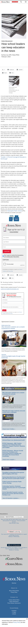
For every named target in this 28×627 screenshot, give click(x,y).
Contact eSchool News (14, 599)
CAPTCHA (6, 259)
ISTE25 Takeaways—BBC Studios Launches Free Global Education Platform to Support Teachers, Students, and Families (13, 445)
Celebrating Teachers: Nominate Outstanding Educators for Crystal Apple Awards (13, 488)
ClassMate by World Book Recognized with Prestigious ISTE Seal (13, 473)
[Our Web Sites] (14, 558)
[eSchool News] (5, 1)
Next (16, 219)
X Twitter (14, 612)
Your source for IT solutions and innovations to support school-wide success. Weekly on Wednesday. (14, 535)
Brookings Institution (8, 282)
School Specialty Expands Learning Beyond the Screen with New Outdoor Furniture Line (13, 494)
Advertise (14, 583)
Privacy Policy (10, 271)
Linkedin (14, 613)
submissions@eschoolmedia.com (10, 289)
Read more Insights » (9, 459)
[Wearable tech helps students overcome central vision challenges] (8, 420)
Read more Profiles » (9, 429)
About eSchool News (14, 590)
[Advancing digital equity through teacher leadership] (14, 375)
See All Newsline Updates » (11, 498)
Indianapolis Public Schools (14, 210)
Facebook (14, 610)
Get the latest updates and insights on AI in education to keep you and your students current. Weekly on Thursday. (14, 549)
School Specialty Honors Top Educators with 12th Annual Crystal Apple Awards (13, 477)
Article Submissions (14, 601)
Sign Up (4, 310)
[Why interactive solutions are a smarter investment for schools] (14, 346)
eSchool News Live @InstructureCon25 (13, 440)
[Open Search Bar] (21, 1)
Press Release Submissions (14, 603)
